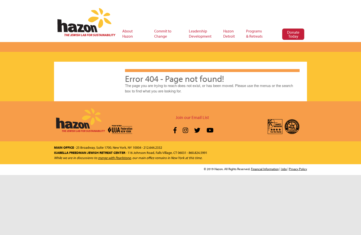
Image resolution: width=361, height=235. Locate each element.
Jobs (284, 169)
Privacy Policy (298, 169)
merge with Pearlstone (114, 158)
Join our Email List (192, 117)
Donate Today (293, 34)
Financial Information (265, 169)
